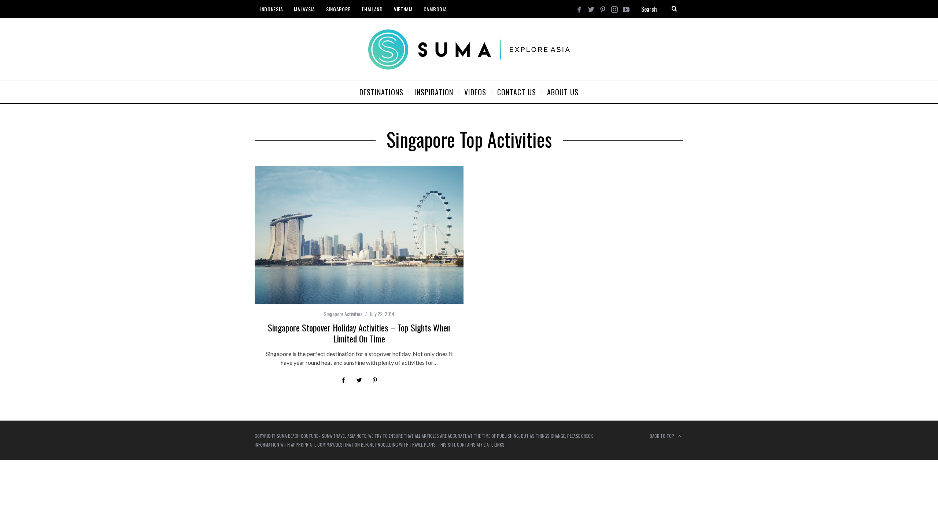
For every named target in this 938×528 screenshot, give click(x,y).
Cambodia (435, 9)
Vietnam (403, 9)
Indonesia (271, 9)
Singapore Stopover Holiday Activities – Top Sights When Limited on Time (359, 333)
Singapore (338, 9)
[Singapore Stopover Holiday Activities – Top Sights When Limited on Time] (359, 235)
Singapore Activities (343, 314)
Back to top (662, 436)
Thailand (372, 9)
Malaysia (304, 9)
